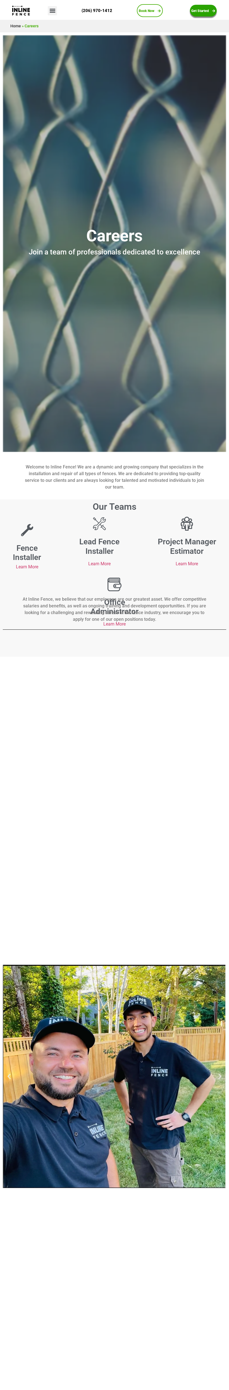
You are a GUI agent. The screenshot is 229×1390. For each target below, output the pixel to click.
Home (15, 26)
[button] (52, 10)
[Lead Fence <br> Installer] (99, 524)
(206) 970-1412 (97, 10)
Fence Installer (27, 553)
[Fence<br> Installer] (27, 530)
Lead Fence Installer (99, 546)
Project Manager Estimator (187, 546)
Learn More (27, 566)
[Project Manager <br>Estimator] (187, 524)
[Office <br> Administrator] (114, 584)
